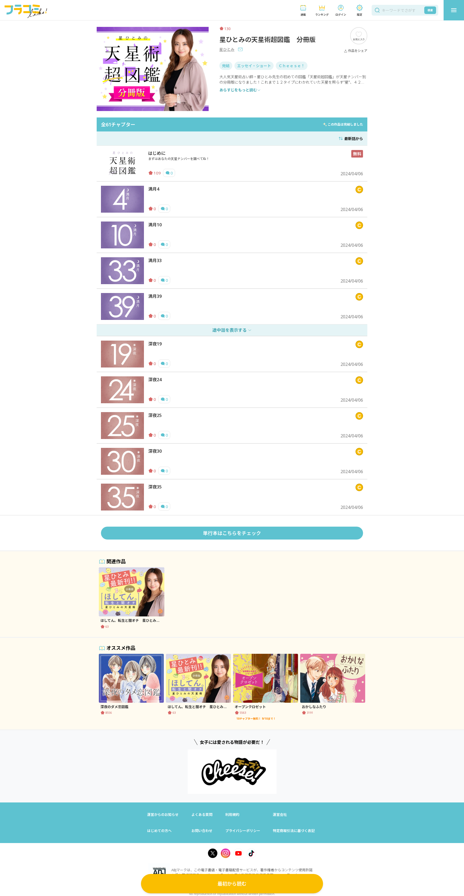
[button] (303, 10)
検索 (430, 10)
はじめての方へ (159, 830)
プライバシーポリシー (242, 830)
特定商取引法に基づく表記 (294, 830)
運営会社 (280, 814)
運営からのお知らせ (163, 814)
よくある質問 (201, 814)
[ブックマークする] (358, 35)
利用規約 (232, 814)
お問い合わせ (201, 830)
